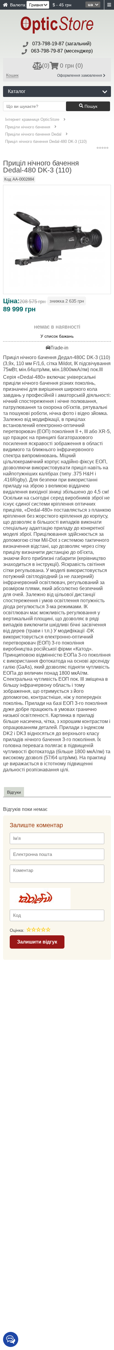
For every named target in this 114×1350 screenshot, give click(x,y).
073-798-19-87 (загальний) (61, 43)
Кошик (12, 75)
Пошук (90, 106)
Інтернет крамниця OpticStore (32, 119)
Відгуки (14, 792)
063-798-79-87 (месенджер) (62, 50)
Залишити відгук (37, 941)
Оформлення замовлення (80, 75)
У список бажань (57, 336)
